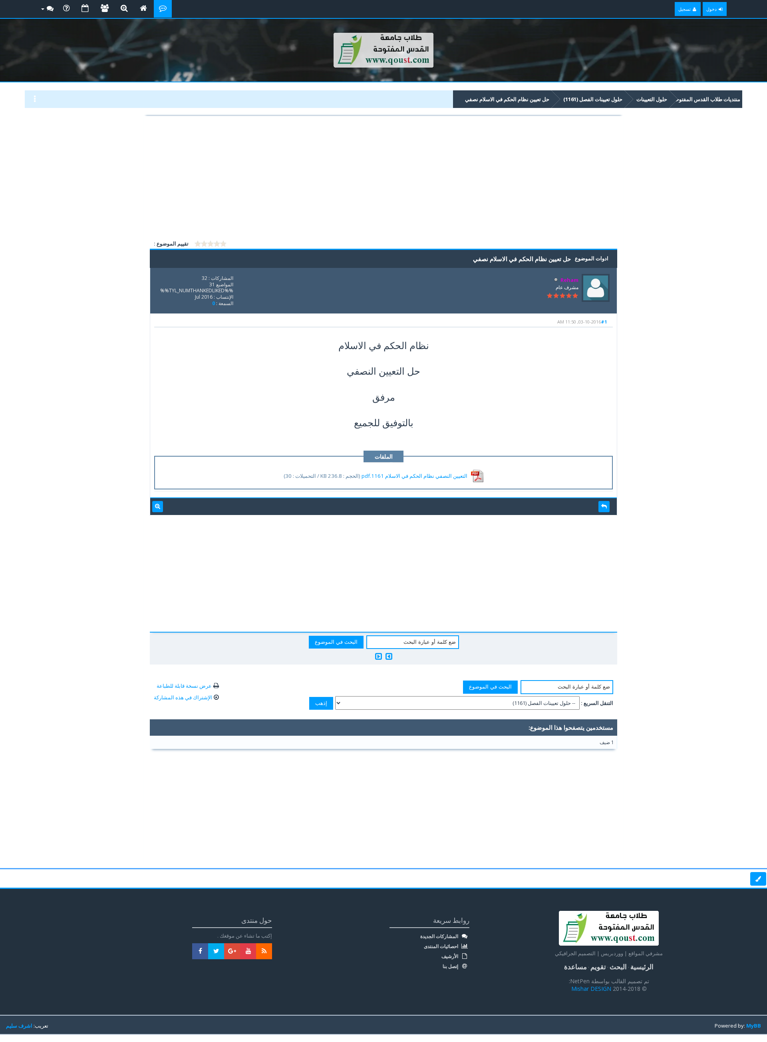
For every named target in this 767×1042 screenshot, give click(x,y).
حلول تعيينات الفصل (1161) (592, 99)
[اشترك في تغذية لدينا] (264, 951)
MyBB (753, 1025)
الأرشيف (450, 956)
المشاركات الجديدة (439, 936)
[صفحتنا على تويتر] (216, 951)
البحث (618, 966)
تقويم (598, 966)
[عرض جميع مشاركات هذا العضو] (157, 506)
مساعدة (575, 966)
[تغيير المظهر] (758, 879)
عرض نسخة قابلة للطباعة (184, 685)
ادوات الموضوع (591, 258)
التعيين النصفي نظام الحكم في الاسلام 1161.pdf (414, 475)
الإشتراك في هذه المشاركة (183, 697)
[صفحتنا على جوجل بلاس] (232, 951)
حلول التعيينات (651, 99)
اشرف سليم (19, 1025)
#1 (604, 322)
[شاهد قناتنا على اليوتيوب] (248, 951)
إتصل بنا (451, 966)
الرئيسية (642, 966)
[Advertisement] (383, 179)
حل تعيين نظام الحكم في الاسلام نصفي (507, 99)
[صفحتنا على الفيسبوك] (200, 951)
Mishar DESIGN (592, 988)
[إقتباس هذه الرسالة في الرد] (604, 506)
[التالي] (378, 656)
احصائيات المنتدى (441, 946)
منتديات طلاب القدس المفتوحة (706, 99)
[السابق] (388, 656)
